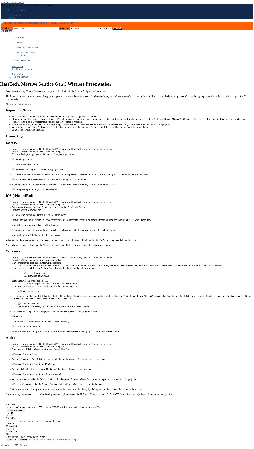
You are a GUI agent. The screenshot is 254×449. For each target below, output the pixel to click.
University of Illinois (16, 10)
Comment (37, 439)
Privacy (23, 445)
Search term (6, 28)
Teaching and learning (22, 69)
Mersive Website (214, 265)
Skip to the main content (12, 2)
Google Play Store (62, 349)
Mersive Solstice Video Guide (20, 104)
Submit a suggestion (21, 60)
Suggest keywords (16, 410)
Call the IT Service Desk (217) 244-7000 (24, 53)
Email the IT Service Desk (25, 47)
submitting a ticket (165, 394)
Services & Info (14, 15)
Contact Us (12, 17)
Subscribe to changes (68, 439)
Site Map (117, 28)
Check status (19, 37)
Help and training (20, 77)
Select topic (64, 28)
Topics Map (17, 66)
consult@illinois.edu (140, 394)
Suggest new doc (50, 439)
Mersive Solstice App (53, 245)
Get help (18, 42)
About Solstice (228, 96)
